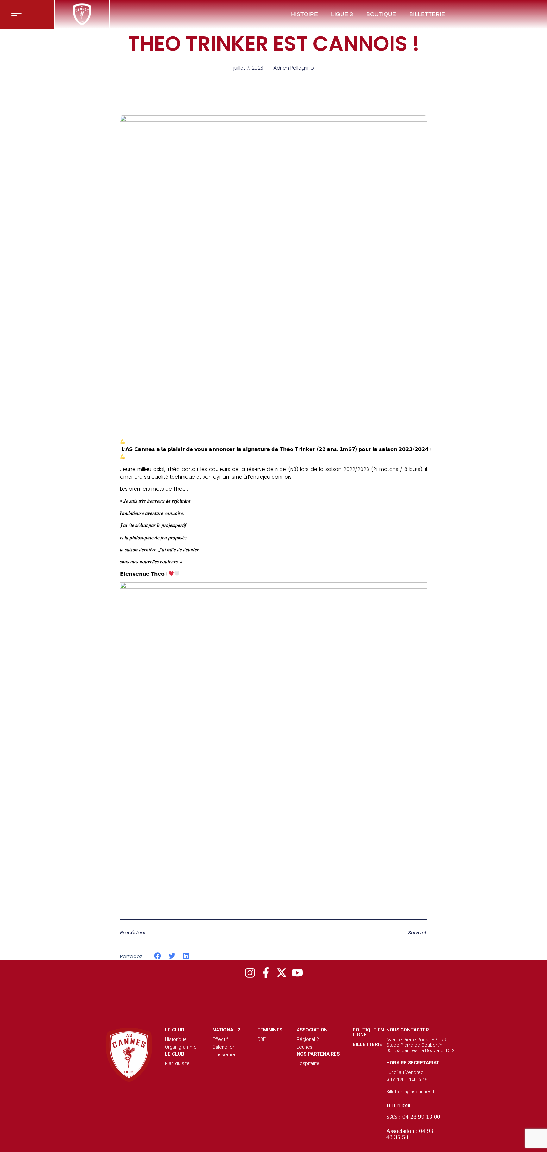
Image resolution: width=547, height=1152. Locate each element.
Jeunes (304, 1047)
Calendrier (223, 1047)
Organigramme (181, 1047)
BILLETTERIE (427, 14)
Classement (225, 1054)
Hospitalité (308, 1063)
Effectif (220, 1039)
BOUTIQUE (381, 14)
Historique (176, 1039)
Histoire (304, 14)
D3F (261, 1039)
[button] (157, 956)
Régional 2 (308, 1039)
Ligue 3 (342, 14)
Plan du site (177, 1063)
